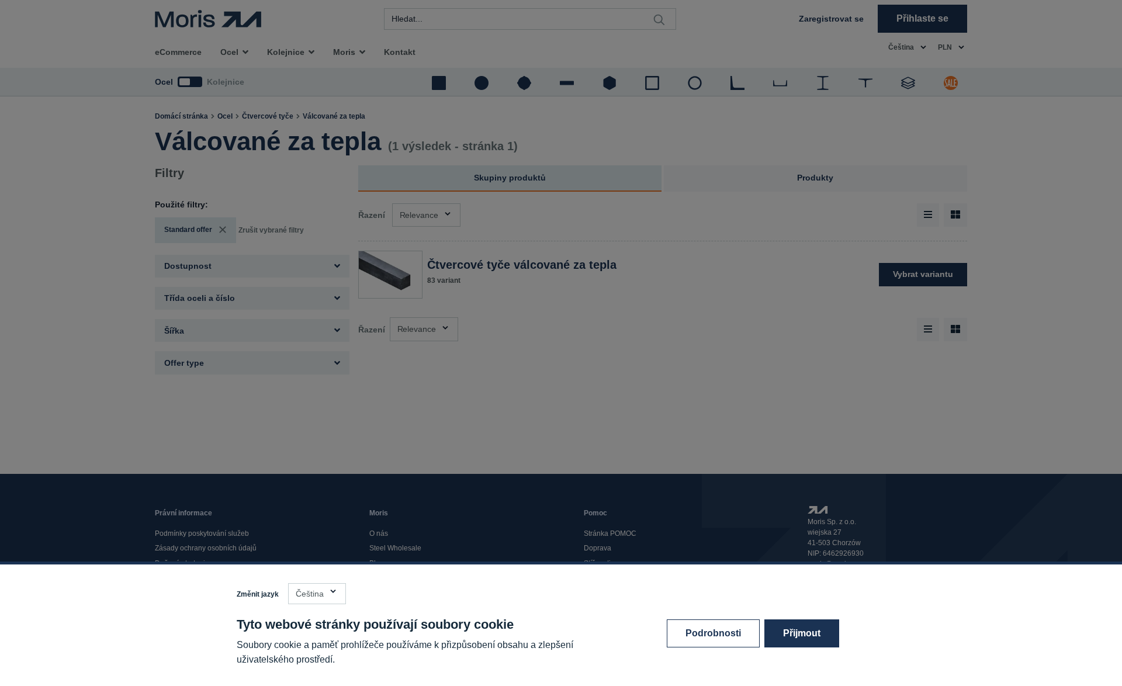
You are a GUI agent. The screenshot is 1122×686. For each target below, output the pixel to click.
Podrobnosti (713, 633)
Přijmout (801, 633)
